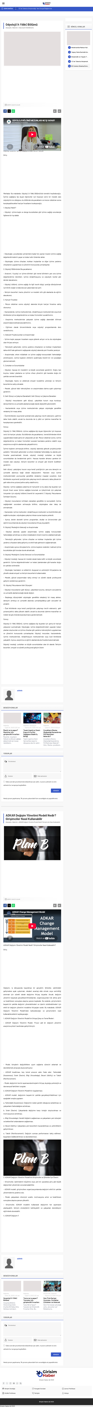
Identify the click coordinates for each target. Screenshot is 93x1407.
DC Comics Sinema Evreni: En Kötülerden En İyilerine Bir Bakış (79, 66)
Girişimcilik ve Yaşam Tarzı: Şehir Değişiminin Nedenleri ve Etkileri (79, 57)
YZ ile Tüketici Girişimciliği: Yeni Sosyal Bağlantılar (35, 8)
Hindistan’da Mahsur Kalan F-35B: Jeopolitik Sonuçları (79, 47)
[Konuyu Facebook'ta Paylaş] (5, 111)
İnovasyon (33, 725)
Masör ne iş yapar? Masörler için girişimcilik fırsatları (11, 732)
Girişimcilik (46, 1293)
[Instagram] (10, 1383)
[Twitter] (7, 1383)
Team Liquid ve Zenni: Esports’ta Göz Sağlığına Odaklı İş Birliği (31, 733)
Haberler (15, 27)
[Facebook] (3, 1383)
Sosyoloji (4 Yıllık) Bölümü (10, 1299)
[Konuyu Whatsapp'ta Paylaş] (13, 111)
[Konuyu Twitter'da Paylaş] (9, 111)
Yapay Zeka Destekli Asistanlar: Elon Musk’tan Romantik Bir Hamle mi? (79, 52)
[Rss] (20, 1383)
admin (19, 690)
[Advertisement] (32, 84)
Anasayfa (8, 27)
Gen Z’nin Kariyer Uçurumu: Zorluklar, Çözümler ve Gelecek (51, 1300)
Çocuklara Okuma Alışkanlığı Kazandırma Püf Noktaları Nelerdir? (52, 733)
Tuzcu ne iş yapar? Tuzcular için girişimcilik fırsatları (31, 1300)
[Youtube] (13, 1383)
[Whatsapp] (17, 1383)
